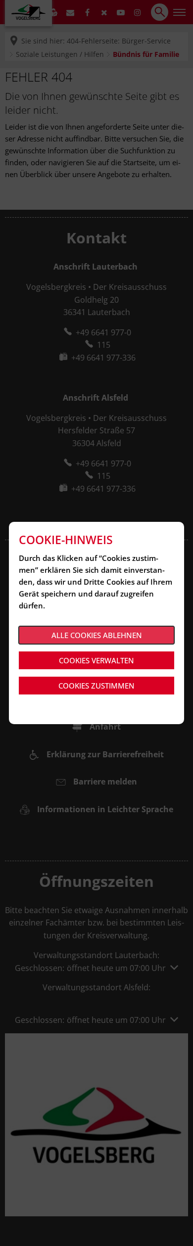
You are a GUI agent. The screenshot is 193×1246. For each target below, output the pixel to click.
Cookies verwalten (96, 660)
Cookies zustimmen (96, 686)
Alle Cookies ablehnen (96, 635)
